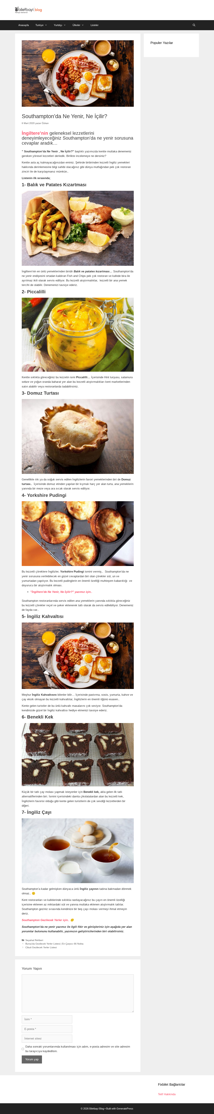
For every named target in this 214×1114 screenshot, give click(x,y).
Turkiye (39, 25)
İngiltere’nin (35, 133)
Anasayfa (23, 25)
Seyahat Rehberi (34, 940)
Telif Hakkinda (167, 1094)
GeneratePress (125, 1108)
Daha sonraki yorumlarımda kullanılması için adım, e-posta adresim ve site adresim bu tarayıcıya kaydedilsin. (77, 1049)
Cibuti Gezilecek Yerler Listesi (41, 947)
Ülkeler (76, 25)
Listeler (94, 25)
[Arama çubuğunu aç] (194, 25)
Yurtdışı (58, 25)
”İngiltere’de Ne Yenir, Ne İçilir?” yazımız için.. (61, 591)
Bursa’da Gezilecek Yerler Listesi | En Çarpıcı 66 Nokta (54, 943)
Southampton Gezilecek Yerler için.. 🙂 (48, 920)
